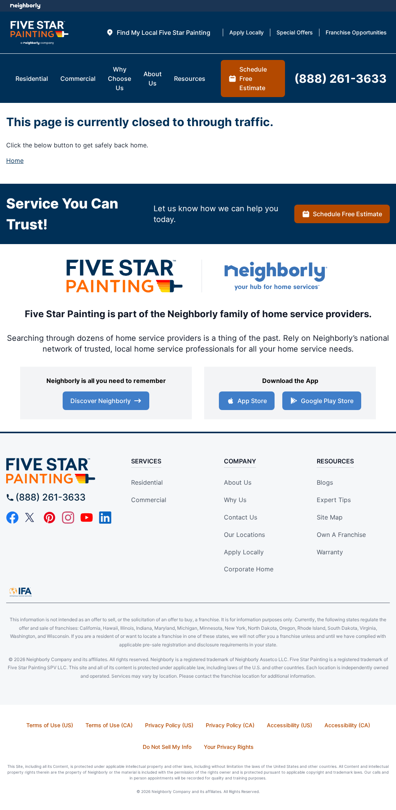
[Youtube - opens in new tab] (86, 517)
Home (15, 160)
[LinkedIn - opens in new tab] (105, 517)
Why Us (235, 500)
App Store (252, 401)
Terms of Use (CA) (109, 725)
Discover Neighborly (100, 401)
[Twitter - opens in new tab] (31, 517)
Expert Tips (334, 500)
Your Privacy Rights (229, 746)
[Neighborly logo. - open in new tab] (25, 5)
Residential (147, 482)
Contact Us (240, 517)
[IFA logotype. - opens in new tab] (20, 591)
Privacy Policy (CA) (230, 725)
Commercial (148, 500)
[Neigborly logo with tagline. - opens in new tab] (275, 276)
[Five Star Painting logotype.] (39, 33)
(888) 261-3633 (50, 497)
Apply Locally (244, 552)
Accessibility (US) (289, 725)
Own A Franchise (341, 534)
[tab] (158, 32)
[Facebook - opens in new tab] (12, 517)
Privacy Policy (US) (169, 725)
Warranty (330, 552)
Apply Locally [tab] (246, 32)
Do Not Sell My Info (167, 746)
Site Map (330, 517)
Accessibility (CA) (347, 725)
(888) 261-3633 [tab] (340, 78)
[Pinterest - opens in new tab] (49, 517)
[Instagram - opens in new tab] (68, 517)
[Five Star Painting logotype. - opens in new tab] (125, 276)
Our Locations (244, 534)
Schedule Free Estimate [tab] (253, 78)
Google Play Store (327, 401)
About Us (237, 482)
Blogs (325, 482)
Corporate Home (248, 569)
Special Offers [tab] (295, 32)
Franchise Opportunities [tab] (356, 32)
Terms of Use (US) (49, 725)
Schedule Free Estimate (347, 214)
